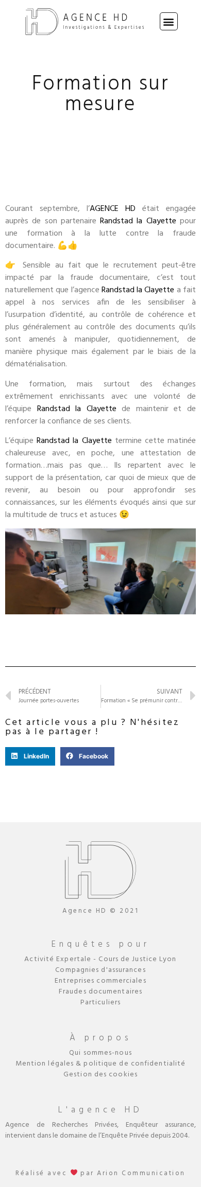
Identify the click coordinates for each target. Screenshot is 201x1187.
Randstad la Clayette (138, 221)
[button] (169, 21)
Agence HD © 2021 (100, 911)
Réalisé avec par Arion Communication (100, 1173)
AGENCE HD (113, 209)
